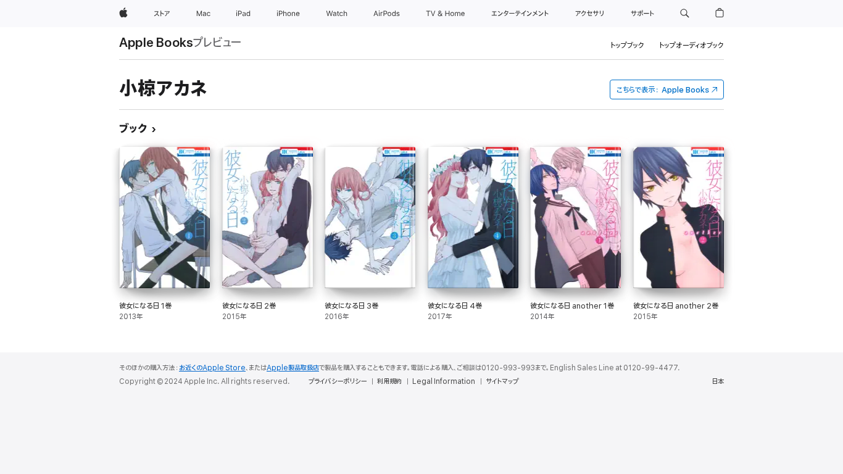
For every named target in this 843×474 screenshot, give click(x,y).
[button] (684, 13)
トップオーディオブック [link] (691, 45)
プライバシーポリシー (338, 381)
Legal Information (443, 381)
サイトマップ (502, 381)
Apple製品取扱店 (293, 368)
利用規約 (389, 381)
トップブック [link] (627, 45)
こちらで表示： (663, 89)
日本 (718, 381)
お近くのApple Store (212, 368)
